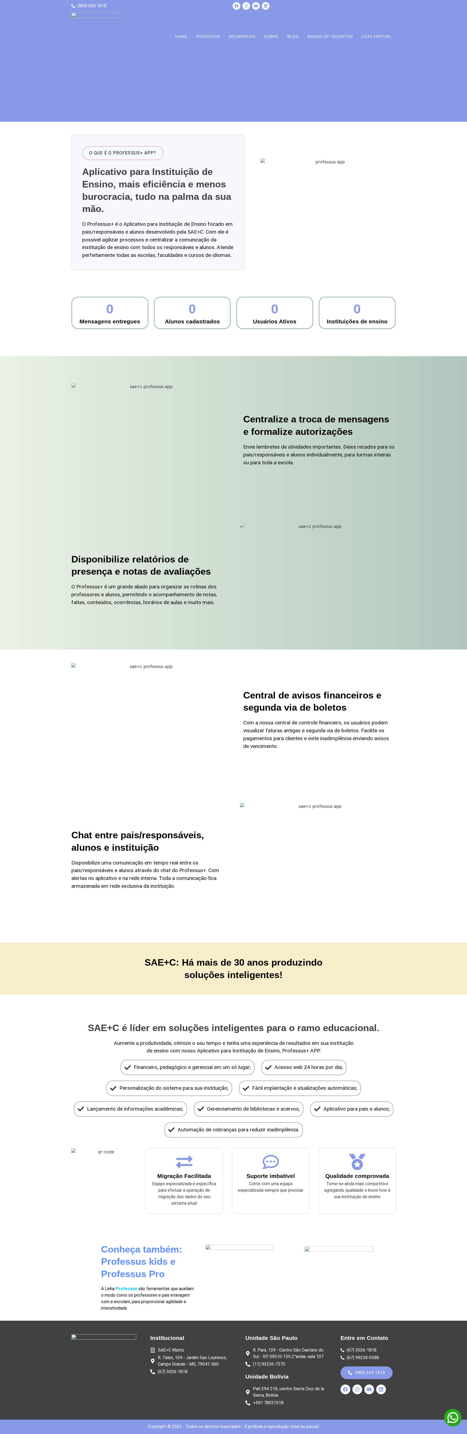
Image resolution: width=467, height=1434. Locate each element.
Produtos (208, 37)
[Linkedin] (265, 6)
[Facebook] (236, 6)
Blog (293, 37)
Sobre (271, 37)
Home (181, 37)
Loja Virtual (376, 37)
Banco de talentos (330, 37)
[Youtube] (256, 6)
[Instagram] (246, 6)
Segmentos (242, 37)
